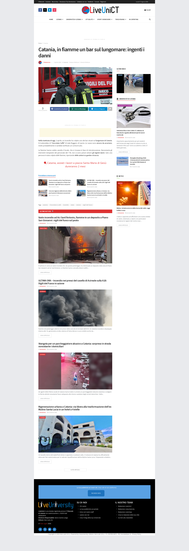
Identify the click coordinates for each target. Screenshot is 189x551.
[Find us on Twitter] (45, 10)
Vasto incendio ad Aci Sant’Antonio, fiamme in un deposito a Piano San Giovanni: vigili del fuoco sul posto (60, 182)
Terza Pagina (119, 19)
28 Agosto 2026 (130, 213)
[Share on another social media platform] (110, 109)
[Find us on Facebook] (40, 10)
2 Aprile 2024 (57, 62)
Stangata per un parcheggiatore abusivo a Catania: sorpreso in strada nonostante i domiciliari (74, 345)
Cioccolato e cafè (55, 205)
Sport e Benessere (104, 19)
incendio (66, 205)
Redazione (47, 62)
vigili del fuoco (87, 205)
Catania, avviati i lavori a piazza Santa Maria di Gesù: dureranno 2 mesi (77, 164)
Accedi (148, 10)
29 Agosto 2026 (130, 137)
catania (45, 205)
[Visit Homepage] (100, 10)
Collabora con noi (82, 2)
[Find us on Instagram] (54, 10)
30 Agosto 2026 (54, 187)
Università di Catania (73, 19)
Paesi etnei (43, 228)
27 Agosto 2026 (135, 166)
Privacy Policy (136, 534)
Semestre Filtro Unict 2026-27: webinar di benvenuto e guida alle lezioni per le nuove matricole (131, 133)
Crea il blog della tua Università (90, 518)
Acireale (42, 291)
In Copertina (133, 19)
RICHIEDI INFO (96, 493)
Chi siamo (83, 506)
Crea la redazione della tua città (128, 515)
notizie (78, 205)
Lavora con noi (84, 515)
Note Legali (43, 523)
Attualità (89, 19)
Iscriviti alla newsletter (125, 518)
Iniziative (48, 2)
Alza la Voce (55, 2)
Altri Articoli (75, 469)
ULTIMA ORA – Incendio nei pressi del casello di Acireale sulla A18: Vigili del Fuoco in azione (98, 182)
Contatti (96, 2)
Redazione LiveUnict (124, 506)
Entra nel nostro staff (87, 512)
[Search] (150, 19)
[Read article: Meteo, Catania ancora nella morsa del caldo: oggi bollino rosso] (134, 193)
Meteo (120, 183)
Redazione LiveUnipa (125, 512)
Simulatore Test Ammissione (68, 2)
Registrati (103, 2)
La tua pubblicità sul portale (89, 509)
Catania (59, 19)
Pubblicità (90, 2)
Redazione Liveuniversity (126, 509)
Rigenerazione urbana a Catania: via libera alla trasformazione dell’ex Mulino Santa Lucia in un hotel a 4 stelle (99, 193)
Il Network (41, 2)
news (72, 205)
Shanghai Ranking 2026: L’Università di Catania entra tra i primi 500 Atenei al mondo (140, 161)
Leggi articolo (46, 272)
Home (51, 19)
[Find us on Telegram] (50, 10)
